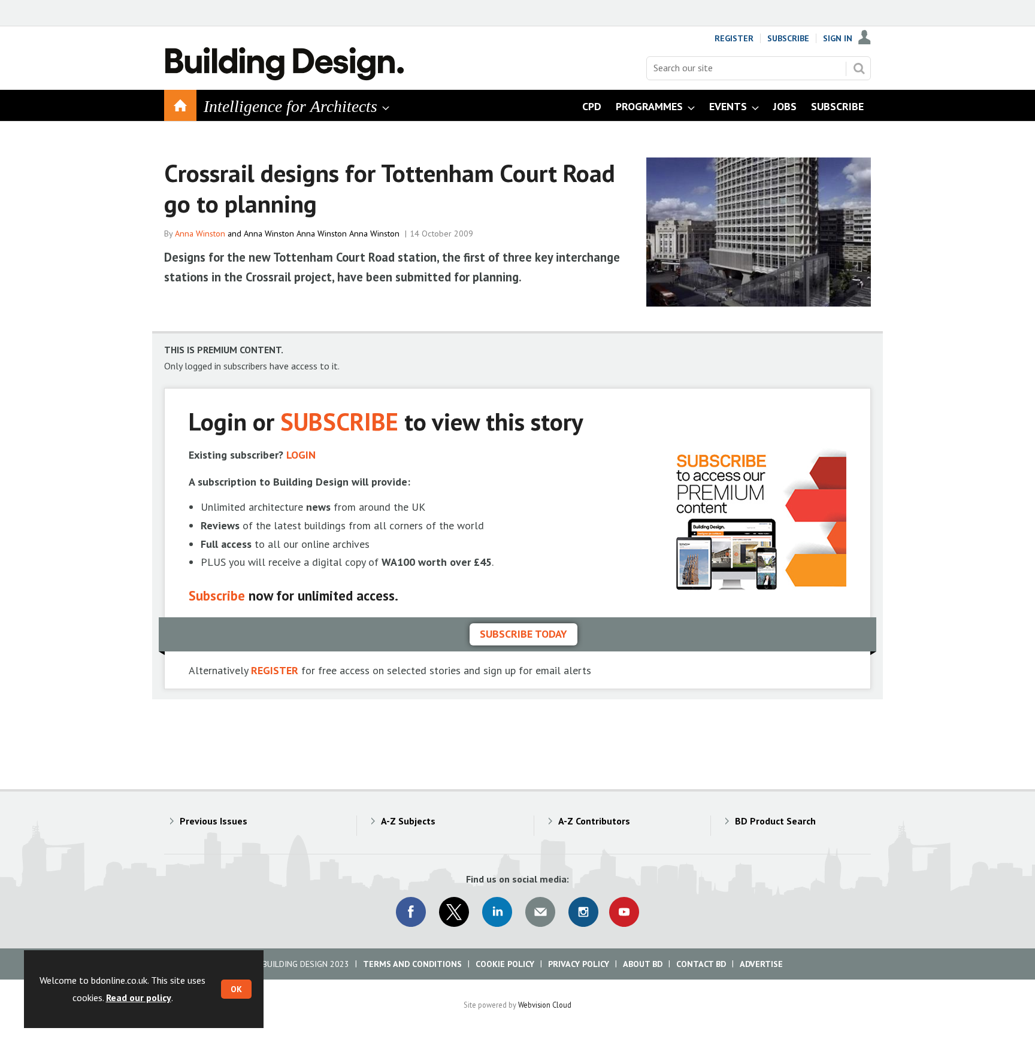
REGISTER (274, 670)
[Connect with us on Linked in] (497, 911)
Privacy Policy (578, 964)
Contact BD (701, 964)
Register (734, 38)
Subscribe (788, 38)
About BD (642, 964)
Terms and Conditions (412, 964)
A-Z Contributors (594, 821)
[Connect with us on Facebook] (410, 911)
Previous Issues (213, 821)
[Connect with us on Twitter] (454, 911)
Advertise (761, 964)
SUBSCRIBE (339, 421)
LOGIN (301, 455)
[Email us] (540, 911)
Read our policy (138, 998)
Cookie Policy (505, 964)
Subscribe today (523, 634)
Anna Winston (200, 233)
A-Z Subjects (408, 821)
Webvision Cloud (544, 1004)
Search (858, 68)
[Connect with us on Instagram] (583, 911)
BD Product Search (775, 821)
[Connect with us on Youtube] (624, 911)
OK (236, 989)
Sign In (837, 38)
